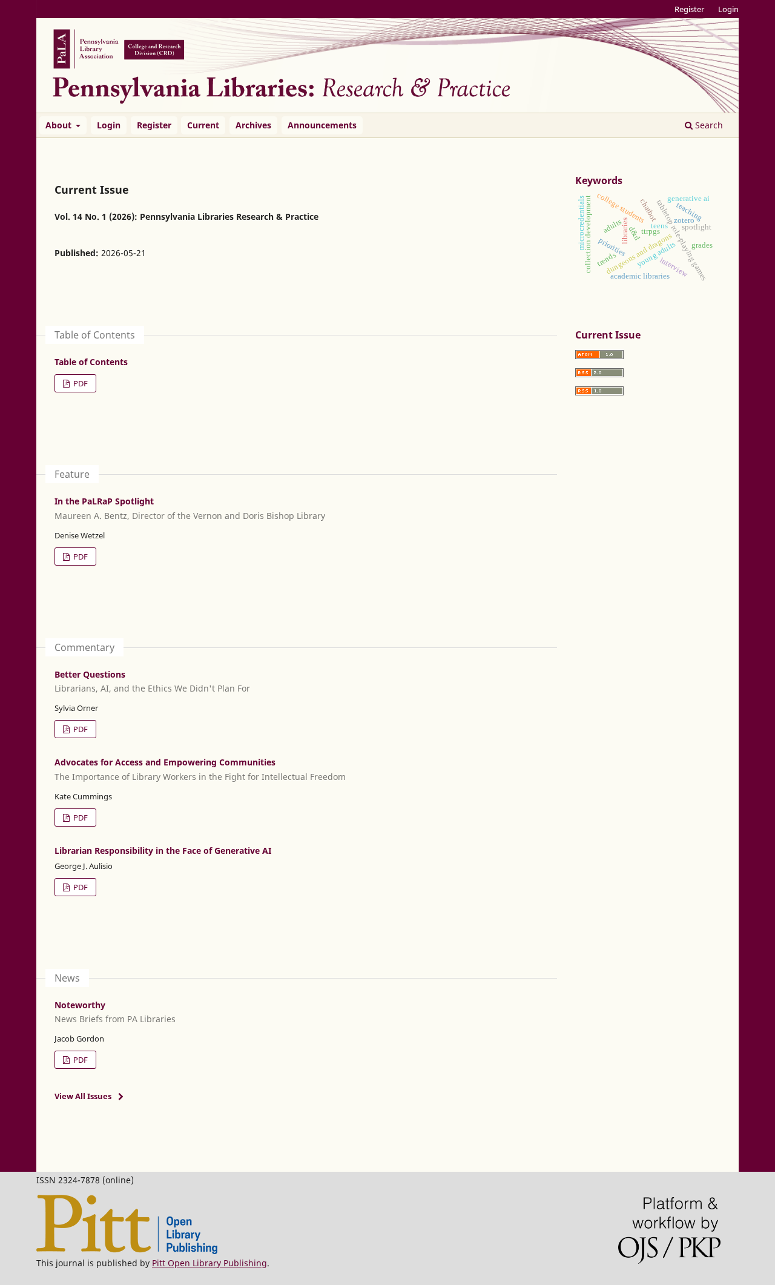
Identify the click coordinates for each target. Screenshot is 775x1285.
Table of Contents (91, 362)
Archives (253, 125)
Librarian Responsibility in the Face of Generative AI (162, 850)
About (59, 125)
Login (108, 125)
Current (203, 125)
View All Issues (82, 1096)
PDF (79, 383)
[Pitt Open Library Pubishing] (126, 1251)
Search (708, 125)
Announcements (322, 125)
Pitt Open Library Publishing (209, 1263)
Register (154, 125)
